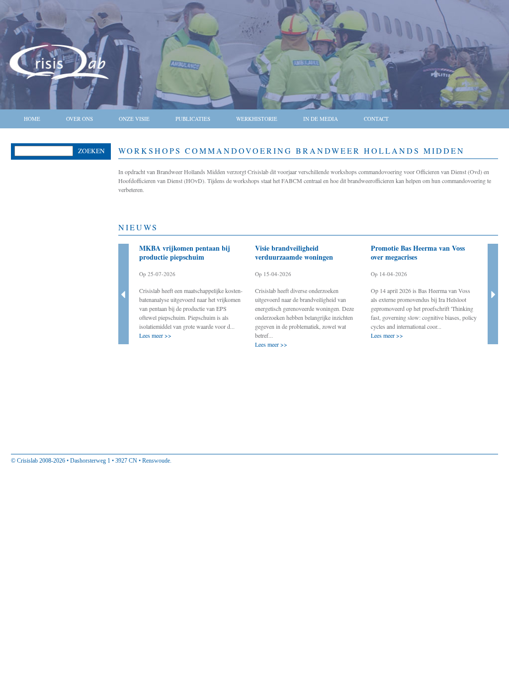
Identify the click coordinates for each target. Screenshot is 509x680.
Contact (376, 118)
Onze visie (134, 118)
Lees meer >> (155, 335)
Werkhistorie (256, 118)
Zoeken (91, 150)
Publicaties (192, 118)
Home (32, 118)
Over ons (79, 118)
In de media (320, 118)
